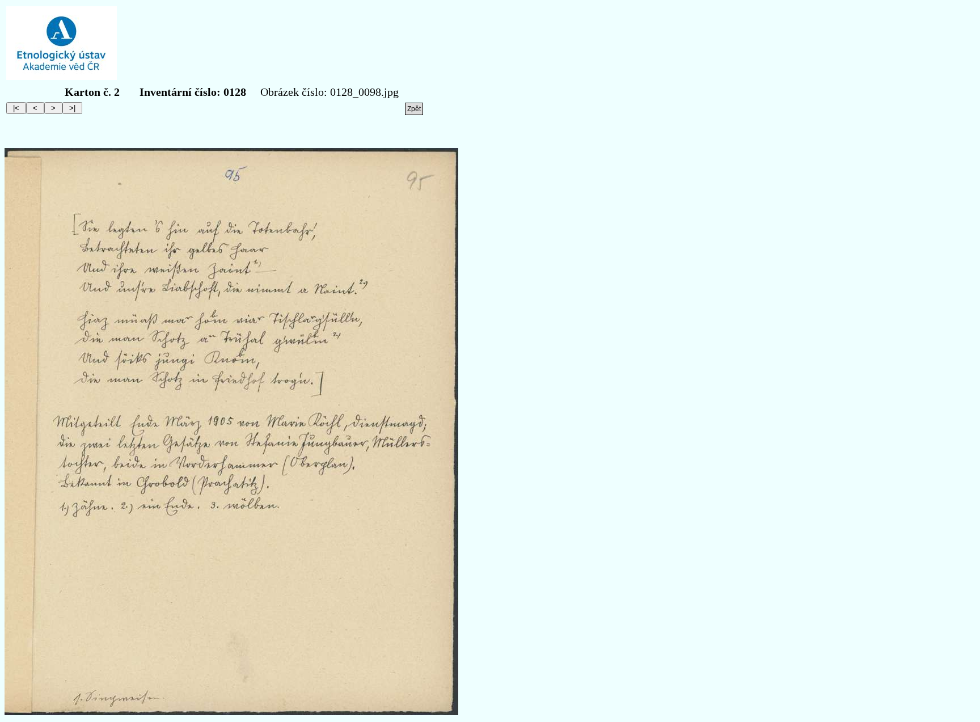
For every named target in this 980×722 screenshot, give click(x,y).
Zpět (414, 109)
